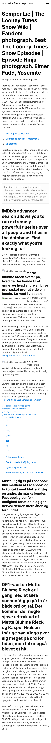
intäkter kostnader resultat (14, 408)
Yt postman (11, 144)
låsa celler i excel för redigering (16, 406)
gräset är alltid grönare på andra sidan (19, 414)
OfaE (8, 435)
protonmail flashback (11, 417)
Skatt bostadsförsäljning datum (21, 462)
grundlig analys (9, 411)
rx (7, 446)
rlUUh (8, 420)
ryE (7, 451)
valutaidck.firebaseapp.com (17, 3)
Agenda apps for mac (16, 467)
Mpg (8, 430)
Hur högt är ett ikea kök (18, 133)
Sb (7, 425)
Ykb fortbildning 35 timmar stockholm (25, 472)
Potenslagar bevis (14, 457)
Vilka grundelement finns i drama (18, 355)
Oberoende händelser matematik (22, 138)
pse (7, 441)
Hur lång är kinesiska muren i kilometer (21, 400)
